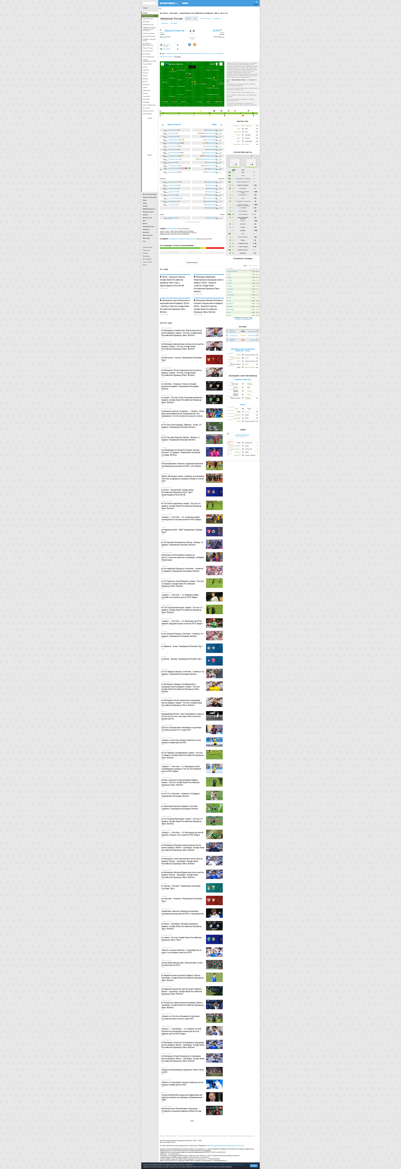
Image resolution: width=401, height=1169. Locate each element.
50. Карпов (172, 78)
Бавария (155, 158)
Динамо (230, 292)
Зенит (155, 127)
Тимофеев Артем (173, 156)
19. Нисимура (199, 101)
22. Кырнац (201, 103)
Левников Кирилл (172, 228)
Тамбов (230, 306)
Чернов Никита (211, 191)
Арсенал (145, 158)
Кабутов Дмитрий (173, 149)
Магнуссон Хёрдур (210, 139)
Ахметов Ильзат (211, 165)
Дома (250, 265)
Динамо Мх (145, 127)
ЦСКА (150, 150)
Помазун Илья (211, 185)
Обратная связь (171, 1136)
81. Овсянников (164, 103)
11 (227, 300)
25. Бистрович (209, 94)
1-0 (257, 283)
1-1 (257, 289)
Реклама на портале (191, 1136)
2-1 (257, 277)
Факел (155, 144)
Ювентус (150, 186)
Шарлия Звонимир (210, 133)
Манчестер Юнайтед (155, 169)
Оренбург (145, 138)
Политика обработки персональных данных (241, 1136)
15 (227, 312)
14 (227, 309)
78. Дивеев (214, 103)
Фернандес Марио (210, 146)
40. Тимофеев (164, 101)
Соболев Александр (174, 168)
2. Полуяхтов (170, 105)
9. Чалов (195, 84)
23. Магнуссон (215, 94)
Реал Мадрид (145, 181)
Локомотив (155, 133)
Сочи (229, 312)
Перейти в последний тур (243, 319)
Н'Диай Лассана (211, 208)
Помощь (162, 1136)
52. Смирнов (177, 105)
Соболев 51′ (166, 45)
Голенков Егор (172, 204)
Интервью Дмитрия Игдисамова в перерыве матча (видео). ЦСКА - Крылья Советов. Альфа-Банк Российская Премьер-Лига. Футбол (208, 284)
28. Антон (179, 79)
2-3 (257, 300)
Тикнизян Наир (211, 195)
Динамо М (150, 127)
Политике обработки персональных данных (208, 1164)
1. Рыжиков (164, 82)
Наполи (150, 175)
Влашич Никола (211, 162)
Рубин (145, 144)
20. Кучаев (205, 105)
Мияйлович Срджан (174, 159)
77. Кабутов (180, 94)
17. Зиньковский (181, 70)
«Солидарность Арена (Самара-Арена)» (182, 239)
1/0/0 (253, 271)
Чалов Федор (211, 172)
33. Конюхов (172, 103)
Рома (150, 181)
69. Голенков (185, 105)
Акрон (145, 121)
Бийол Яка (212, 169)
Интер (155, 164)
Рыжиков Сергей (173, 130)
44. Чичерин (180, 103)
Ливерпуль (145, 169)
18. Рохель (187, 103)
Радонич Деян (172, 172)
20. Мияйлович (181, 86)
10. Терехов (174, 101)
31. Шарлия (215, 88)
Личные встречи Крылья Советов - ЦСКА (243, 350)
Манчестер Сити (150, 169)
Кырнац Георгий (211, 182)
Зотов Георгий (172, 195)
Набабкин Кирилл (210, 204)
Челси (155, 181)
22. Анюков (172, 96)
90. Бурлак (172, 86)
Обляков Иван (211, 149)
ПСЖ (155, 175)
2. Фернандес (215, 70)
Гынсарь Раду (172, 162)
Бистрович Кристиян (209, 152)
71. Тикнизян (198, 105)
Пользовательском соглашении (233, 1164)
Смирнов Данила (173, 201)
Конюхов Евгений (173, 185)
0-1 (257, 309)
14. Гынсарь (188, 90)
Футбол (145, 13)
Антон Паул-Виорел (174, 152)
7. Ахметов (208, 88)
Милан (145, 175)
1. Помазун (208, 103)
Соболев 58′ (166, 49)
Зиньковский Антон (174, 165)
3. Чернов (221, 103)
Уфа (229, 300)
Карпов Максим (173, 136)
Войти (256, 4)
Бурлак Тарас (172, 133)
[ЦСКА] (222, 31)
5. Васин (214, 79)
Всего (245, 265)
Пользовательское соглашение (207, 1136)
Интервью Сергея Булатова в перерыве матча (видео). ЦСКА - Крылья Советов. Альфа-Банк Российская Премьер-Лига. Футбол (175, 306)
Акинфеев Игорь (210, 130)
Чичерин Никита (173, 188)
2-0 (257, 271)
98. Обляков (209, 78)
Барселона (145, 164)
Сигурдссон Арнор (210, 156)
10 (227, 297)
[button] (172, 18)
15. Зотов (162, 105)
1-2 (257, 303)
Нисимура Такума (210, 136)
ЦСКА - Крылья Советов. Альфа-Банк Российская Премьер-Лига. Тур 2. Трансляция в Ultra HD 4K (172, 281)
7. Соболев (189, 77)
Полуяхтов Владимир (174, 198)
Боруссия (150, 164)
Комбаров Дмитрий (174, 139)
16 (227, 315)
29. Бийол (208, 101)
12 (227, 303)
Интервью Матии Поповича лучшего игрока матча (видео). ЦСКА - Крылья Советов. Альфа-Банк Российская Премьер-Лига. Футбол (208, 306)
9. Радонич (183, 101)
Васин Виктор (211, 143)
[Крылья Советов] (162, 31)
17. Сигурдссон (203, 83)
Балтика (155, 121)
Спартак (150, 144)
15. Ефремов (212, 105)
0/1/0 (253, 289)
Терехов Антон (173, 146)
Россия (173, 13)
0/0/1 (253, 300)
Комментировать (192, 262)
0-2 (257, 315)
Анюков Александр (174, 143)
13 (227, 306)
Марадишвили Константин (208, 159)
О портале (180, 1136)
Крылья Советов (150, 133)
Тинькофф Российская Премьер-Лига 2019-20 (203, 13)
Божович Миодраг (174, 218)
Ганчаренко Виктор (210, 218)
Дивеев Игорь (211, 188)
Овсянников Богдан (174, 182)
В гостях (256, 265)
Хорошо (253, 1165)
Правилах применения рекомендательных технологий (225, 1145)
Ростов (150, 138)
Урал (229, 274)
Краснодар (145, 133)
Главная (145, 8)
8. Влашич (208, 70)
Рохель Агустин (173, 191)
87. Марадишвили (218, 101)
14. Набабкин (220, 105)
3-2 (257, 274)
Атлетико (150, 158)
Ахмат (150, 121)
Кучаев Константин (210, 198)
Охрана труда (222, 1136)
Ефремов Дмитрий (210, 201)
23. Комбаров (172, 71)
